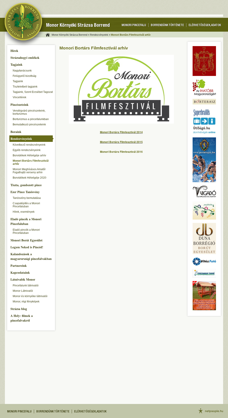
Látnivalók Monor (22, 279)
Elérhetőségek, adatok (205, 25)
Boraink (15, 131)
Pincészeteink (19, 104)
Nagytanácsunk (22, 70)
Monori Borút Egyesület (26, 240)
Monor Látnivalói (23, 290)
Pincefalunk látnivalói (26, 285)
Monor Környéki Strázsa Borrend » (70, 34)
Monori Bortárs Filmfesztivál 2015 (121, 142)
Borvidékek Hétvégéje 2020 (29, 177)
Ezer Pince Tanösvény (25, 192)
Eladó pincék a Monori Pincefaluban (25, 221)
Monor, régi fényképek (26, 301)
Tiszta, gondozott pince (26, 185)
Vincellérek (19, 97)
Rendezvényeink (21, 138)
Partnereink (18, 265)
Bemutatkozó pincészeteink (29, 124)
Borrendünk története (167, 25)
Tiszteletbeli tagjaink (25, 86)
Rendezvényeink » (100, 34)
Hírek (14, 50)
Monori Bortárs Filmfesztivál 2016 (121, 152)
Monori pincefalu (134, 25)
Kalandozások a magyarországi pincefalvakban (31, 256)
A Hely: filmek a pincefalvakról (21, 318)
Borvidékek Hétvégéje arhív (29, 155)
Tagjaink (16, 64)
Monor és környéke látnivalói (30, 296)
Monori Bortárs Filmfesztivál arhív (31, 162)
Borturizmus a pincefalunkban (31, 119)
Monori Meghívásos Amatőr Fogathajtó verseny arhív (29, 171)
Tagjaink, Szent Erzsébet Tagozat (33, 92)
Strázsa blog (18, 308)
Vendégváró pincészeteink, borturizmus (29, 112)
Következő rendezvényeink (29, 144)
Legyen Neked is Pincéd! (26, 247)
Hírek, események (24, 211)
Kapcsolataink (20, 272)
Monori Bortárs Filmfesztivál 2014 (121, 132)
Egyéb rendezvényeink (27, 150)
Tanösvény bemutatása (27, 198)
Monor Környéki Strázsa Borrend (78, 25)
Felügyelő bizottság (24, 75)
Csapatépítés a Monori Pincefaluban (26, 205)
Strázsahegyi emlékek (24, 57)
